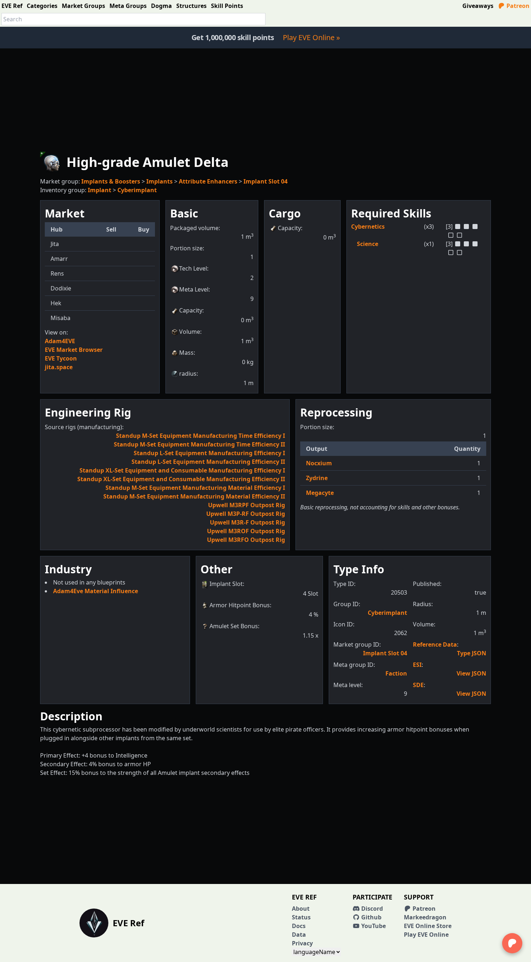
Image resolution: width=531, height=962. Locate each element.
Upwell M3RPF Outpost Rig (246, 505)
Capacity (190, 310)
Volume (189, 332)
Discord (371, 909)
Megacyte (320, 493)
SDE (418, 685)
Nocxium (319, 463)
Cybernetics (368, 226)
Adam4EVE (60, 341)
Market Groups (83, 6)
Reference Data (435, 644)
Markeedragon (425, 917)
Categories (42, 6)
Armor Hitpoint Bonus (240, 605)
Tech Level (193, 268)
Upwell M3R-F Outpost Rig (247, 522)
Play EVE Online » (311, 37)
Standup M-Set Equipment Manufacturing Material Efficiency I (195, 488)
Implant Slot (226, 584)
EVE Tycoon (61, 358)
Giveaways (477, 6)
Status (301, 917)
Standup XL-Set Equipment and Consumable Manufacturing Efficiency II (181, 479)
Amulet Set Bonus (234, 626)
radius (188, 374)
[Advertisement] (265, 99)
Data (299, 935)
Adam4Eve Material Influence (95, 591)
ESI (417, 665)
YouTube (373, 926)
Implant (99, 190)
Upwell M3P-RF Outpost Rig (245, 514)
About (301, 909)
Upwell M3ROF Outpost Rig (246, 531)
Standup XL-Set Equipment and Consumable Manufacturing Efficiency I (182, 470)
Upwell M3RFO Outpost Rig (246, 540)
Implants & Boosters (110, 181)
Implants (159, 181)
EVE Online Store (428, 926)
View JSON (471, 673)
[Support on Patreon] (512, 943)
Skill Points (227, 6)
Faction (396, 673)
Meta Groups (128, 6)
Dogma (161, 6)
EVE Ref (11, 6)
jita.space (59, 367)
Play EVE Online (426, 935)
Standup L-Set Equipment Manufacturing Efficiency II (208, 462)
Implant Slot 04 (265, 181)
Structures (191, 6)
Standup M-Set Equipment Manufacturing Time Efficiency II (199, 444)
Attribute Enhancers (208, 181)
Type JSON (471, 653)
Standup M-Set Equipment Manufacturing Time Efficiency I (200, 436)
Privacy (302, 943)
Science (367, 244)
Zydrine (317, 478)
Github (370, 917)
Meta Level (193, 289)
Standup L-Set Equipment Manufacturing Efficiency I (209, 453)
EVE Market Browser (74, 350)
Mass (186, 353)
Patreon (517, 6)
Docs (299, 926)
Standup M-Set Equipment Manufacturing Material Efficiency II (194, 496)
